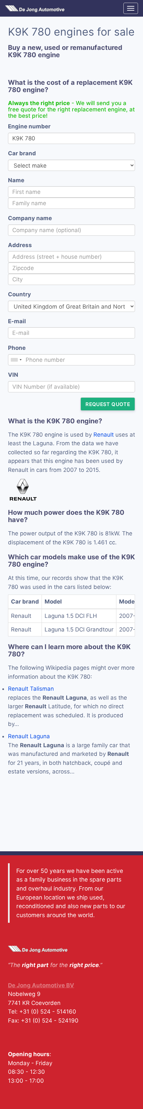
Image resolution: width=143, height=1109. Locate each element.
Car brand (22, 153)
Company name (30, 218)
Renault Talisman (31, 688)
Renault (103, 434)
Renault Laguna (29, 736)
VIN (13, 374)
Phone (17, 348)
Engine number (29, 126)
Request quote (107, 404)
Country (19, 294)
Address (20, 245)
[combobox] (16, 359)
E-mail (17, 321)
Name (16, 180)
